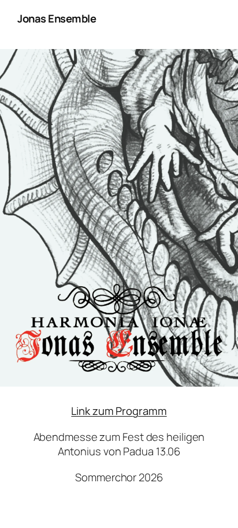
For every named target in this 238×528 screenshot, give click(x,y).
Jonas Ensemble (56, 18)
